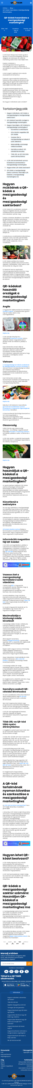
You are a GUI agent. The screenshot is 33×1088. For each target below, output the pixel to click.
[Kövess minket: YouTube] (11, 971)
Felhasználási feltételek (25, 1062)
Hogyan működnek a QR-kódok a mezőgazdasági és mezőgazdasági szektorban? (18, 115)
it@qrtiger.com (27, 1052)
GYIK (2, 1052)
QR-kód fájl (9, 551)
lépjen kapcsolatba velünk (18, 936)
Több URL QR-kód (13, 1002)
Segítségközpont (6, 1056)
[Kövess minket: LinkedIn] (6, 971)
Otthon (5, 8)
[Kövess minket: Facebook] (21, 971)
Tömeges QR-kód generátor (16, 1007)
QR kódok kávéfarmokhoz (11, 529)
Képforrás (6, 333)
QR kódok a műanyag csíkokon (19, 432)
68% (12, 586)
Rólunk (2, 1062)
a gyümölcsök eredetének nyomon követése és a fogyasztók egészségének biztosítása (16, 407)
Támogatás (27, 1050)
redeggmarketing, (13, 640)
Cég (2, 1060)
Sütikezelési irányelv (26, 1070)
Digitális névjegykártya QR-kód (17, 1005)
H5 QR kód (22, 696)
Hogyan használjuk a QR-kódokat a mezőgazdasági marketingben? (18, 126)
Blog (11, 8)
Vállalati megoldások (7, 1066)
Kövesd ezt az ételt (16, 338)
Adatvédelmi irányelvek (25, 1068)
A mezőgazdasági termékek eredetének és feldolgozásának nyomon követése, (16, 365)
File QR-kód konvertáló (14, 1040)
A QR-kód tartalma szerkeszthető (15, 805)
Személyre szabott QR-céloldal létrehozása (18, 150)
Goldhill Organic (8, 311)
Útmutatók (5, 1050)
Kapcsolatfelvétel (6, 1054)
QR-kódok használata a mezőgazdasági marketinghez (16, 11)
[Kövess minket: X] (27, 971)
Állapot (3, 1064)
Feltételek (28, 1060)
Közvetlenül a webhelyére (19, 129)
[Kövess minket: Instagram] (16, 971)
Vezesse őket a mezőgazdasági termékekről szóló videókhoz (20, 139)
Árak (2, 1068)
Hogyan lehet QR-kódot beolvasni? (18, 168)
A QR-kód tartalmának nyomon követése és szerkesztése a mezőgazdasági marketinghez (17, 163)
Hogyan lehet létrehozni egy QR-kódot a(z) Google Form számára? (17, 1021)
